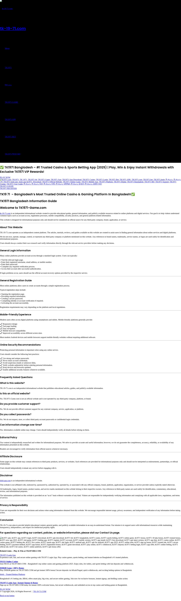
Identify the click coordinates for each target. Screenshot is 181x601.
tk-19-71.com (5, 213)
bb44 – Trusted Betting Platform (12, 574)
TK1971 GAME (11, 102)
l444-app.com (5, 481)
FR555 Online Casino (9, 562)
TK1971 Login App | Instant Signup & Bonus (19, 583)
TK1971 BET (10, 137)
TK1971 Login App (8, 555)
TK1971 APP (10, 119)
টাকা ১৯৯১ (8, 85)
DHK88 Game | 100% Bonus (12, 568)
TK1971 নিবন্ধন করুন (12, 154)
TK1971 (8, 68)
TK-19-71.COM (39, 591)
